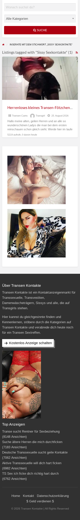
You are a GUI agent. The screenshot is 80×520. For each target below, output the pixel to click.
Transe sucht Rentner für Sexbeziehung (31, 431)
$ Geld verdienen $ (40, 501)
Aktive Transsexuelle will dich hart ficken (31, 463)
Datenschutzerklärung (53, 496)
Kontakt (28, 496)
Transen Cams (20, 115)
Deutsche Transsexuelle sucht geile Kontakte (35, 452)
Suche (41, 30)
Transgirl (40, 115)
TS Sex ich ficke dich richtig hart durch (30, 473)
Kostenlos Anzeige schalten (30, 343)
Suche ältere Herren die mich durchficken (32, 442)
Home (15, 496)
